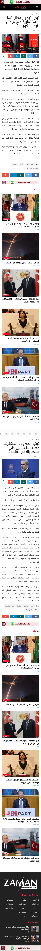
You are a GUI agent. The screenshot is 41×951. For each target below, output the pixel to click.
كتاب (24, 916)
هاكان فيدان (29, 610)
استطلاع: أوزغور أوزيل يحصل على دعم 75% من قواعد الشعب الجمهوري (21, 378)
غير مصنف (22, 912)
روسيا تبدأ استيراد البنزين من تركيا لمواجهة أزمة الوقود (21, 418)
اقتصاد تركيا (35, 912)
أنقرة (21, 164)
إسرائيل (26, 606)
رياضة (24, 908)
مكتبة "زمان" (8, 908)
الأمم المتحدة (34, 168)
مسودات (10, 900)
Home (37, 14)
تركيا (26, 168)
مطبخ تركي (9, 904)
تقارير (24, 900)
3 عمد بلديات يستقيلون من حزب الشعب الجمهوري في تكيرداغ (22, 339)
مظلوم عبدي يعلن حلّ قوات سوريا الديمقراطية (17, 928)
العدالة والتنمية (9, 606)
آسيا (32, 164)
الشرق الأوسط (34, 916)
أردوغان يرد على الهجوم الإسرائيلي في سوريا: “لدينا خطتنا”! (22, 225)
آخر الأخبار (31, 14)
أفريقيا (27, 164)
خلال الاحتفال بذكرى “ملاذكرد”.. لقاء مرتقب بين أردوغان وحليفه (20, 300)
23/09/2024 (35, 30)
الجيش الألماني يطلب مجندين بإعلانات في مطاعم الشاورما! (16, 937)
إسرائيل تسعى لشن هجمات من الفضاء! (22, 263)
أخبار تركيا (5, 219)
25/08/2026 (35, 230)
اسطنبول (14, 164)
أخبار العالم (6, 258)
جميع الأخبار (22, 904)
